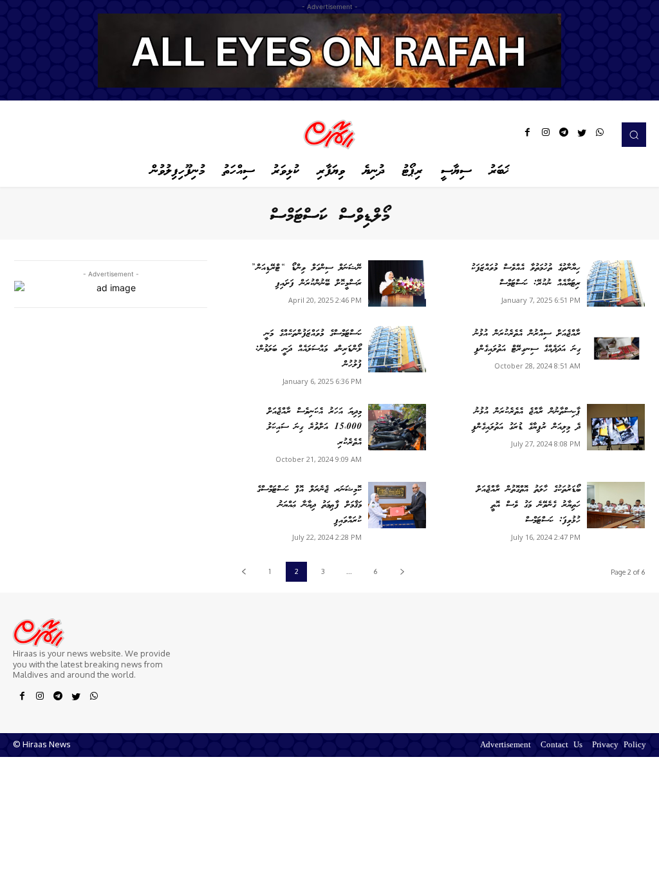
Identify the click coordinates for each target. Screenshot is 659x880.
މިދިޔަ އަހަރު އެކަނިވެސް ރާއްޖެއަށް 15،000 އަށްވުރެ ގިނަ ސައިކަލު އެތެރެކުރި (314, 427)
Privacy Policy (619, 746)
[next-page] (402, 572)
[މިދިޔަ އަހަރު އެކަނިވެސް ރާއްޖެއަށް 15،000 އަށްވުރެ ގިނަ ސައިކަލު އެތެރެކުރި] (397, 427)
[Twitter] (582, 135)
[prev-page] (243, 572)
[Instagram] (546, 135)
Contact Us (561, 746)
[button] (634, 134)
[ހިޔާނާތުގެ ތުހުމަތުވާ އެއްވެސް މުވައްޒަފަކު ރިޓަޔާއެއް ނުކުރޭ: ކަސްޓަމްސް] (616, 283)
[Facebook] (528, 135)
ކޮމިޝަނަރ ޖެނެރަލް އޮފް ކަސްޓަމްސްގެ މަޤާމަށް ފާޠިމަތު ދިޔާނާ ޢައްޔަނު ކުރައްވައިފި (309, 505)
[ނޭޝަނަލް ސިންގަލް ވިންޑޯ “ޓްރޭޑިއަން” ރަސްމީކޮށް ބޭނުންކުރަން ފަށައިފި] (397, 283)
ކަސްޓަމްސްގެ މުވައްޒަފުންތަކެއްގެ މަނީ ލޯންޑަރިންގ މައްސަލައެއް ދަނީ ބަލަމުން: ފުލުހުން (308, 349)
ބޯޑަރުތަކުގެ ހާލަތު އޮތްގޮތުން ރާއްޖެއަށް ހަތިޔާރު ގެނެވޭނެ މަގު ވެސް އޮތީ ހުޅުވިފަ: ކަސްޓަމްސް (528, 505)
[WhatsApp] (600, 135)
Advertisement (505, 746)
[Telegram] (564, 135)
